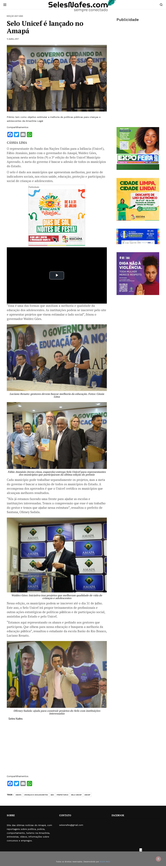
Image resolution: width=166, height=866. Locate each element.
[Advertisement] (57, 749)
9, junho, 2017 (13, 39)
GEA (52, 795)
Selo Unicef (76, 795)
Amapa (18, 795)
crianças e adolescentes (36, 795)
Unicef (87, 795)
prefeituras (62, 795)
